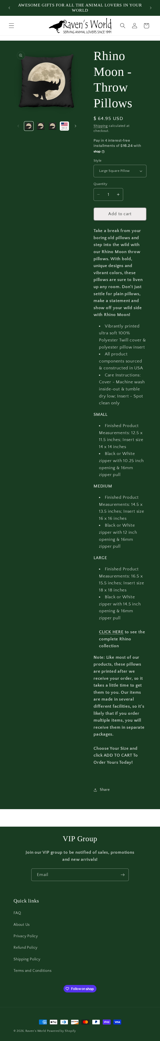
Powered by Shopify (61, 1031)
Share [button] (105, 790)
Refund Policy (26, 948)
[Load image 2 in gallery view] (40, 126)
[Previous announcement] (9, 7)
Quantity (100, 184)
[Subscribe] (123, 875)
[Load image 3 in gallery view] (52, 126)
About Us (22, 925)
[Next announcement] (150, 7)
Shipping (101, 126)
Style (98, 160)
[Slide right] (75, 126)
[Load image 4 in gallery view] (64, 126)
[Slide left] (18, 126)
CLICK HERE (111, 632)
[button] (11, 26)
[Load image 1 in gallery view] (28, 126)
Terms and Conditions (33, 971)
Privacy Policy (26, 936)
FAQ (17, 913)
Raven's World (35, 1031)
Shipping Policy (27, 959)
